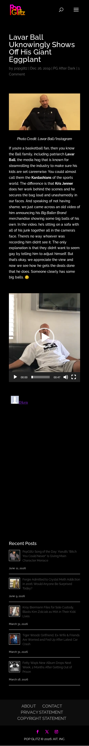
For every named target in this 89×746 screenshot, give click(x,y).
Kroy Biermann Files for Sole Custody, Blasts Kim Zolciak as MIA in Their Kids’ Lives (49, 612)
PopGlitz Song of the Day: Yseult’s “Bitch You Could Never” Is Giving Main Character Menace (49, 556)
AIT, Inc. (58, 739)
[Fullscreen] (73, 377)
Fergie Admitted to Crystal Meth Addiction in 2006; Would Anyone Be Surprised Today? (51, 584)
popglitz (20, 68)
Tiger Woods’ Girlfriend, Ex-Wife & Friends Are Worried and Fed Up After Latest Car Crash (51, 640)
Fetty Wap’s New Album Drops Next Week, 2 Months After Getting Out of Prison (47, 667)
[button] (44, 337)
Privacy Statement (42, 712)
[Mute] (65, 377)
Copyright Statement (41, 718)
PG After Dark (64, 68)
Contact (52, 706)
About (29, 706)
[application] (44, 337)
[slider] (40, 377)
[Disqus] (44, 455)
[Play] (15, 377)
